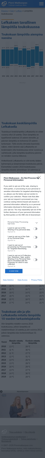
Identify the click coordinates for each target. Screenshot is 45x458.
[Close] (40, 178)
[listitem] (22, 223)
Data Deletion (8, 280)
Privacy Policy (36, 280)
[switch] (35, 229)
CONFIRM (13, 271)
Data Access (22, 280)
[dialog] (22, 229)
